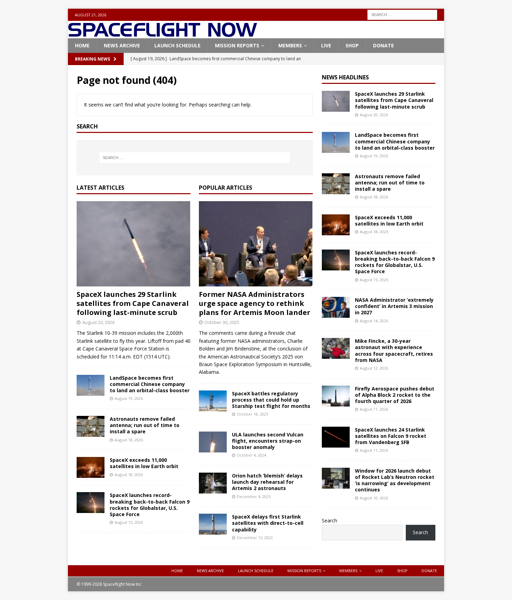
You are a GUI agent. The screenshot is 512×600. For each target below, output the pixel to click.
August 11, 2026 (374, 409)
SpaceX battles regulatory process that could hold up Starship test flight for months (271, 399)
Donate (383, 45)
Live (326, 45)
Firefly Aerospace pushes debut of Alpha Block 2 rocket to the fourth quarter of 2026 (394, 394)
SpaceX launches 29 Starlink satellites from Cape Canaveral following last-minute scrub (133, 303)
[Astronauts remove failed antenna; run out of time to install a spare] (90, 426)
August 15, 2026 (129, 522)
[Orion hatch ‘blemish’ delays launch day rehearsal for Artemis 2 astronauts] (213, 483)
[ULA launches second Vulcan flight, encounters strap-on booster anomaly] (213, 442)
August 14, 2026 (374, 320)
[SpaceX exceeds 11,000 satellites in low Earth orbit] (90, 467)
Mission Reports (237, 45)
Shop (352, 45)
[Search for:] (402, 14)
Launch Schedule (177, 45)
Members (290, 45)
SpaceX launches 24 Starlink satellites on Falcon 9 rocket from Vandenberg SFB (390, 435)
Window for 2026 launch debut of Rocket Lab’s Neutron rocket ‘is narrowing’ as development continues (394, 480)
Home (82, 45)
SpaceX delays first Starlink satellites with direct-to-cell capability (267, 522)
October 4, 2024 (251, 455)
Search (329, 520)
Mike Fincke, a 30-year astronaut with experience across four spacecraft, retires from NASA (394, 350)
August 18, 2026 (129, 439)
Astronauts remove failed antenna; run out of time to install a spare (144, 425)
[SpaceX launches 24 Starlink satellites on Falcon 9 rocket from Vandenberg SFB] (336, 437)
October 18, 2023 (252, 414)
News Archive (122, 45)
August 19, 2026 (129, 398)
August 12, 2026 (374, 368)
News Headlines (345, 77)
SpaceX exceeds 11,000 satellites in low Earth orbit (144, 463)
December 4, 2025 (254, 496)
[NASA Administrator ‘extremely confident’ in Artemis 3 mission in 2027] (336, 307)
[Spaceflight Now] (162, 34)
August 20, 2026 (98, 322)
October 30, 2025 (221, 322)
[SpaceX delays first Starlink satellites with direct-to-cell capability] (213, 524)
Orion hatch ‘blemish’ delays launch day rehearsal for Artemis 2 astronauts (267, 481)
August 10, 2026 (374, 497)
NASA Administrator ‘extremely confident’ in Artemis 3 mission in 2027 (394, 306)
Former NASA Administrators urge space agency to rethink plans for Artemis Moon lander (254, 303)
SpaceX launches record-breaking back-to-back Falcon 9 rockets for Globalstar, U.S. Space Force (149, 505)
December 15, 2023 (255, 537)
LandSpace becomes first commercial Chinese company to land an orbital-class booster (149, 384)
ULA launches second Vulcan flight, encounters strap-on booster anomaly (267, 440)
